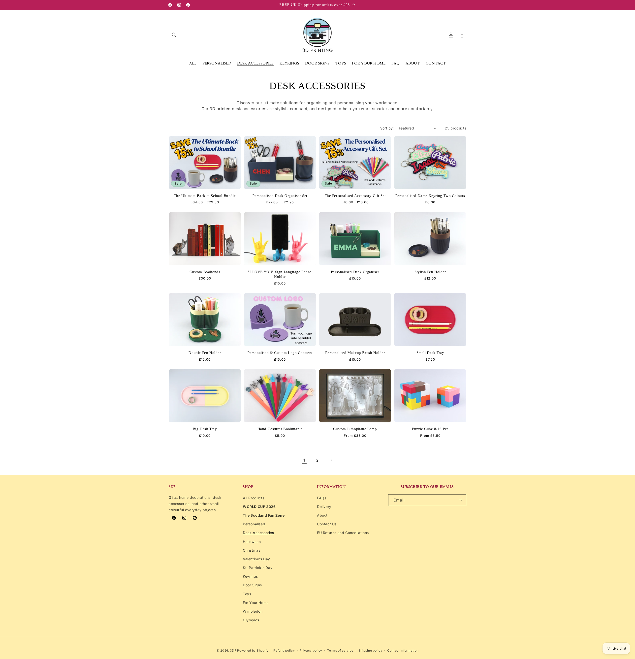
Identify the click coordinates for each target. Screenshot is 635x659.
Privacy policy (311, 650)
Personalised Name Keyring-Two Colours (430, 196)
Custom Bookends (205, 272)
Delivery (324, 506)
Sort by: (387, 128)
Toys (247, 594)
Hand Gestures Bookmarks (280, 429)
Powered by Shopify (253, 650)
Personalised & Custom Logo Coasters (280, 353)
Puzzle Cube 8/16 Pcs (430, 429)
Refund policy (284, 650)
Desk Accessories (258, 533)
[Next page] (330, 460)
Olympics (251, 620)
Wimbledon (252, 611)
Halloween (252, 541)
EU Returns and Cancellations (343, 533)
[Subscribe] (460, 500)
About (322, 515)
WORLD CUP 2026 (259, 506)
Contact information (402, 650)
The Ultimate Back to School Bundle (205, 196)
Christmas (251, 550)
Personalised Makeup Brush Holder (355, 353)
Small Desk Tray (430, 353)
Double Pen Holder (205, 353)
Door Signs (252, 585)
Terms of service (340, 650)
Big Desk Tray (205, 429)
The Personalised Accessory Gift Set (355, 196)
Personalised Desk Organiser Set (280, 196)
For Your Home (256, 602)
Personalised (254, 524)
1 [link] (304, 460)
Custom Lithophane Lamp (355, 429)
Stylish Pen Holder (430, 272)
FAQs (321, 498)
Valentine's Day (256, 559)
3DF (233, 650)
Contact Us (327, 524)
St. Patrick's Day (257, 567)
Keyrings (250, 576)
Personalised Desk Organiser (355, 272)
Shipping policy (370, 650)
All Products (253, 498)
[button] (174, 35)
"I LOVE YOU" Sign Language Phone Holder (280, 274)
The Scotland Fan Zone (264, 515)
